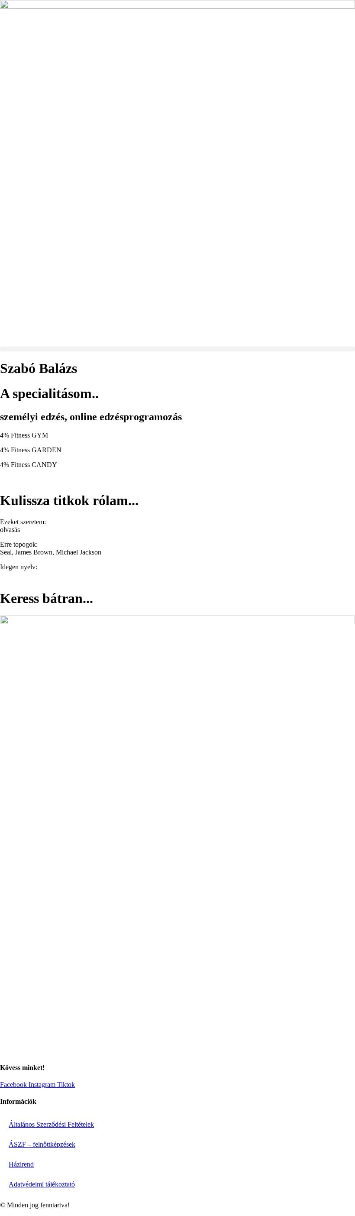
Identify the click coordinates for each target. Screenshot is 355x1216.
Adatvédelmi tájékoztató (42, 1184)
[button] (177, 349)
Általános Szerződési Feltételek (51, 1124)
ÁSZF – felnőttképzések (42, 1144)
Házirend (21, 1164)
